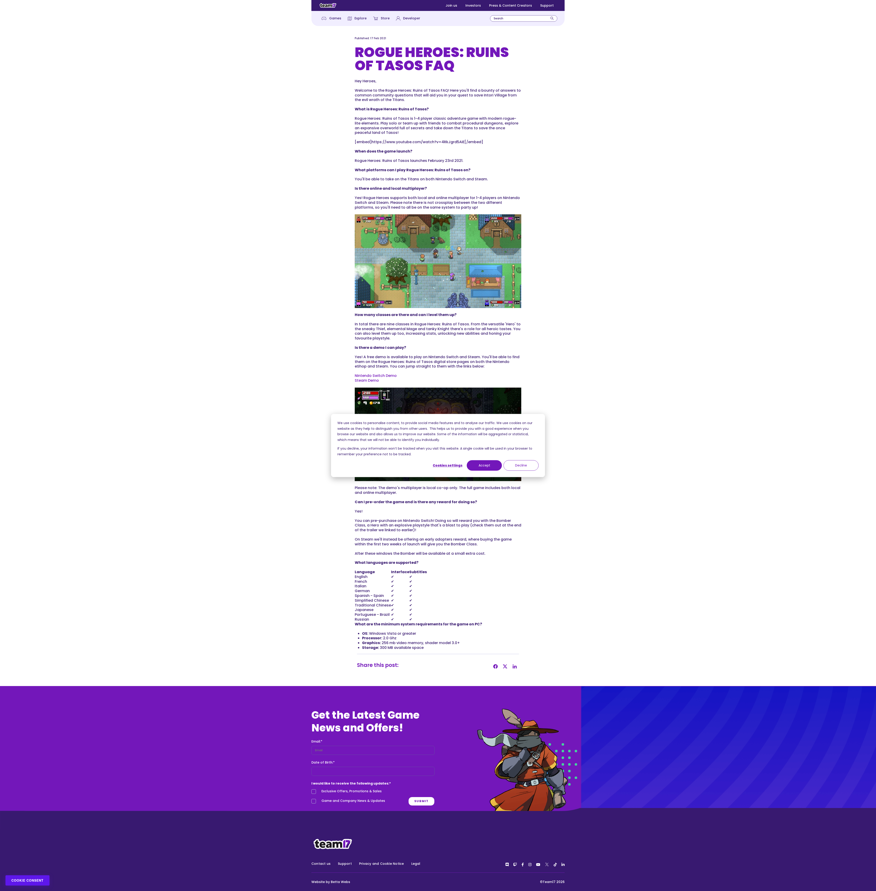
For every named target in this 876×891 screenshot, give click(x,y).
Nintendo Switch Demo (376, 375)
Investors (473, 5)
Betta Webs (340, 882)
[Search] (552, 18)
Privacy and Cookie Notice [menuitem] (381, 863)
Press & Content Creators (510, 5)
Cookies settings (447, 465)
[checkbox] (373, 797)
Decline (521, 465)
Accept (484, 465)
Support (547, 5)
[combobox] (523, 18)
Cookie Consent (27, 880)
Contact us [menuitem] (321, 863)
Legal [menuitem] (415, 863)
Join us (451, 5)
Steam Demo (367, 380)
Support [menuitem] (345, 863)
